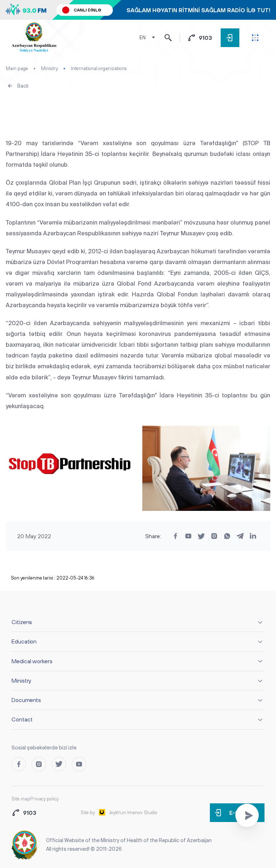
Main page (17, 68)
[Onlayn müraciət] (247, 815)
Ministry (49, 68)
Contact (22, 719)
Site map (21, 799)
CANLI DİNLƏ (87, 10)
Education (24, 641)
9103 (205, 37)
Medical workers (32, 661)
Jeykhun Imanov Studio (133, 812)
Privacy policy (44, 799)
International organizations (99, 68)
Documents (26, 700)
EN (142, 37)
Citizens (22, 622)
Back (23, 86)
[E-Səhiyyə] (230, 37)
